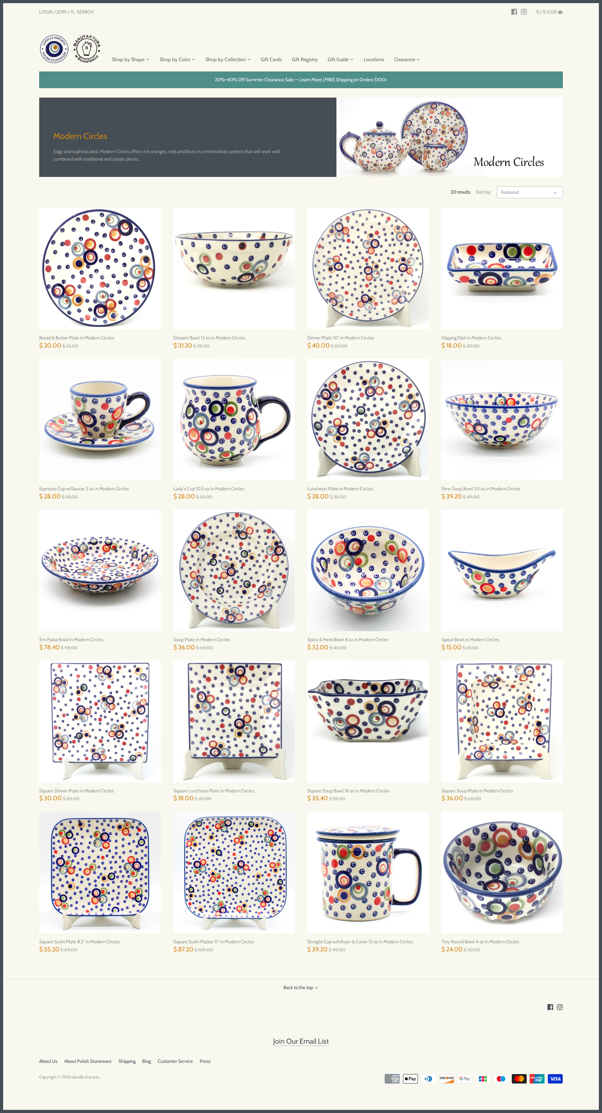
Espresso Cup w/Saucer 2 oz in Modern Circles (84, 489)
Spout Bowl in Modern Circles (470, 639)
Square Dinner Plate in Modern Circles (76, 791)
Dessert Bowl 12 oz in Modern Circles (209, 338)
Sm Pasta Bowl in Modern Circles (71, 639)
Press (205, 1061)
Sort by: (483, 192)
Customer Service (175, 1061)
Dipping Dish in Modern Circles (471, 338)
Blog (146, 1061)
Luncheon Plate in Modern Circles (340, 489)
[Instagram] (524, 12)
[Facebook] (514, 12)
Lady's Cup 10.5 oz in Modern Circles (208, 489)
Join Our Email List (301, 1041)
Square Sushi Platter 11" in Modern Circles (213, 942)
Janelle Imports (85, 1076)
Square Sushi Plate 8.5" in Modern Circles (79, 942)
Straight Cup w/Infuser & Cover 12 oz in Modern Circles (360, 942)
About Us (48, 1061)
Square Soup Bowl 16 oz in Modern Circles (348, 791)
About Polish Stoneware (88, 1061)
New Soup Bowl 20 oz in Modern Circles (480, 489)
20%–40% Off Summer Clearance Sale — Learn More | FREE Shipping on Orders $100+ (301, 80)
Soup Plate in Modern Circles (201, 639)
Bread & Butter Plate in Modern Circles (76, 338)
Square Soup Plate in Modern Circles (477, 791)
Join (61, 12)
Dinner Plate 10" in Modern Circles (340, 338)
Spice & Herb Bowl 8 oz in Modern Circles (347, 639)
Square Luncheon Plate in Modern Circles (213, 791)
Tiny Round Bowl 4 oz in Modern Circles (480, 942)
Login (46, 12)
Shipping (127, 1061)
